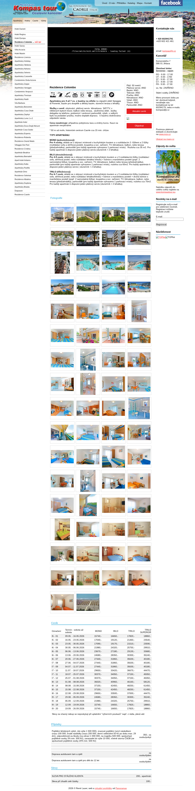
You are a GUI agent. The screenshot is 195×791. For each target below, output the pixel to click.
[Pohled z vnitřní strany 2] (62, 263)
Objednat (139, 125)
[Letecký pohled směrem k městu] (62, 238)
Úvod (104, 3)
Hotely (27, 21)
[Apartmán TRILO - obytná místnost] (62, 578)
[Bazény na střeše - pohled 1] (88, 263)
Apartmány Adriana (22, 69)
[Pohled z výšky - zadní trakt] (88, 214)
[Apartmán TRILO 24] (88, 481)
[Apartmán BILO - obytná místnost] (113, 529)
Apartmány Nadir (22, 99)
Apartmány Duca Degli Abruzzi (27, 126)
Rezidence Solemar (23, 175)
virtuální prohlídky (103, 788)
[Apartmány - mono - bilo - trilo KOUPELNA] (113, 505)
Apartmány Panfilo (22, 168)
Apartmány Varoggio (23, 88)
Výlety (43, 21)
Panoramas (121, 788)
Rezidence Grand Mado (24, 141)
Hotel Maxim (20, 53)
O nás (112, 3)
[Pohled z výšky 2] (113, 214)
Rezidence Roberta (23, 137)
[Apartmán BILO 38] (62, 408)
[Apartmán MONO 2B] (139, 335)
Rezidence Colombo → (28, 42)
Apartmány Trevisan (23, 95)
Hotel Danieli (20, 29)
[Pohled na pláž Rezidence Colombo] (88, 602)
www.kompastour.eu (165, 192)
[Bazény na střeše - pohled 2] (113, 263)
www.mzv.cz (165, 134)
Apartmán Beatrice (22, 153)
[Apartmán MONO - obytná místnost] (139, 505)
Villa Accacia (20, 50)
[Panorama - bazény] (139, 287)
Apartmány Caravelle (23, 76)
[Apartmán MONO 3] (113, 360)
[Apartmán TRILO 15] (88, 457)
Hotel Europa (20, 38)
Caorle (35, 21)
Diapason (19, 191)
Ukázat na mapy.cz (165, 139)
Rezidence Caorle (22, 195)
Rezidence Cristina (22, 149)
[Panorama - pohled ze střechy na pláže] (88, 287)
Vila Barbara (20, 103)
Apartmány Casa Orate (24, 111)
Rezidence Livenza (23, 57)
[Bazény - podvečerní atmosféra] (113, 287)
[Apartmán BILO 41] (62, 432)
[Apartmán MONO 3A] (62, 311)
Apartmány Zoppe (22, 84)
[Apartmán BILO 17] (88, 384)
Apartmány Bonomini (23, 107)
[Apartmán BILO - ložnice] (113, 554)
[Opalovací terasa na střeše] (62, 287)
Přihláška (121, 3)
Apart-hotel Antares (22, 160)
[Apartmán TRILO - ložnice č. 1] (139, 578)
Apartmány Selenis (22, 73)
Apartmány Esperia (22, 134)
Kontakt (148, 3)
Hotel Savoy (20, 46)
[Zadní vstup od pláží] (88, 238)
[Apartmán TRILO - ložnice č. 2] (62, 602)
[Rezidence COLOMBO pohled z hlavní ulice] (62, 214)
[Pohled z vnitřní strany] (113, 238)
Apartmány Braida (22, 187)
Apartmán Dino (21, 172)
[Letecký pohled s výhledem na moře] (139, 214)
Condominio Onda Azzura (25, 80)
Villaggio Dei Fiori (22, 145)
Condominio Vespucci (24, 92)
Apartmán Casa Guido (24, 130)
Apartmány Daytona (23, 183)
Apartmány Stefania (23, 65)
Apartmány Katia (21, 164)
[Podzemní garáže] (139, 238)
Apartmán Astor (21, 122)
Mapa (139, 3)
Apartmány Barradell (23, 156)
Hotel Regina (20, 34)
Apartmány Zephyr (22, 114)
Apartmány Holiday (22, 61)
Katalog (131, 3)
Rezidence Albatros (23, 179)
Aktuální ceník (139, 111)
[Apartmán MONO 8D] (62, 335)
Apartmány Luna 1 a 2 (24, 118)
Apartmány (17, 21)
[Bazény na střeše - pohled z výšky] (139, 263)
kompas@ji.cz (169, 51)
